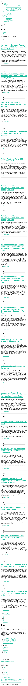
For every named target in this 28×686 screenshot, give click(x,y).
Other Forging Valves (8, 643)
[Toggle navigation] (1, 1)
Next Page (5, 622)
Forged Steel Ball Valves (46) (13, 5)
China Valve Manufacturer (10, 679)
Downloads (8, 14)
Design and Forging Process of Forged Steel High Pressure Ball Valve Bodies (13, 450)
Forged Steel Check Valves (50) (13, 7)
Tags (4, 648)
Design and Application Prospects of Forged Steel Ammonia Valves (14, 565)
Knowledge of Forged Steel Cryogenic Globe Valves (11, 340)
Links (2, 679)
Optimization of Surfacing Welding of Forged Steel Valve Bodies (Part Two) (12, 188)
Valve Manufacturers (9, 680)
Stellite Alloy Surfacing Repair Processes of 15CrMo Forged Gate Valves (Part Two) (14, 47)
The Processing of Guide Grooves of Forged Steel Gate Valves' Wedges (14, 133)
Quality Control (9, 20)
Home (4, 3)
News (4, 15)
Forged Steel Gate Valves (9, 640)
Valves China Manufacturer (14, 682)
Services (5, 12)
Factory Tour (9, 18)
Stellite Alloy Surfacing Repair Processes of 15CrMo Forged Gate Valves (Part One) (14, 76)
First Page (5, 613)
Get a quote (3, 26)
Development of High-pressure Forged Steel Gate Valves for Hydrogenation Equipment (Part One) (13, 310)
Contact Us (6, 21)
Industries (8, 13)
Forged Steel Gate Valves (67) (13, 8)
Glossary (5, 650)
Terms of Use (6, 677)
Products (5, 4)
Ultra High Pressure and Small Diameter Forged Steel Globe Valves (12, 537)
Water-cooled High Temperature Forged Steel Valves (13, 508)
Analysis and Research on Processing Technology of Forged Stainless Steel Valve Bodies (14, 395)
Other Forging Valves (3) (12, 10)
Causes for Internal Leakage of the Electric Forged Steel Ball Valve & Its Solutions (14, 593)
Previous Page (6, 614)
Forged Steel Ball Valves (9, 638)
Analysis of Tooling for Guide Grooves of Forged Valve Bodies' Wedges (13, 104)
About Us (5, 16)
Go (1, 25)
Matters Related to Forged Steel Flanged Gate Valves (13, 160)
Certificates (8, 19)
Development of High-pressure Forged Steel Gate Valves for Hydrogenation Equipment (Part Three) (13, 247)
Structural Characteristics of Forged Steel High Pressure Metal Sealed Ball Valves (14, 480)
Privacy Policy (6, 674)
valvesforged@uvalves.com (7, 661)
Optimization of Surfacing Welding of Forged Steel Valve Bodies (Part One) (12, 218)
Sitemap (5, 652)
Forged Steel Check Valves (9, 639)
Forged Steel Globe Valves (9, 641)
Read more (6, 63)
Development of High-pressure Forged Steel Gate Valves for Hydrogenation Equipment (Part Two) (13, 279)
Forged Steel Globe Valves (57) (13, 9)
